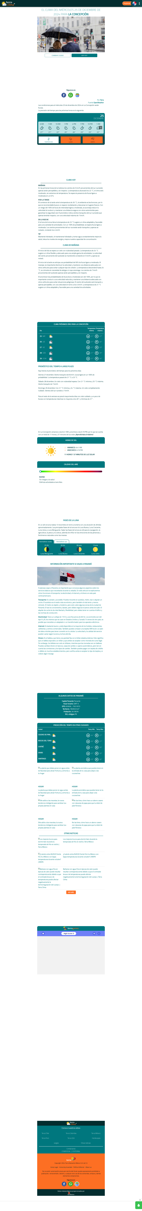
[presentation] (100, 127)
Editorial (76, 1151)
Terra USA (71, 1138)
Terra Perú (45, 1138)
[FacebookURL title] (63, 95)
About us (88, 1167)
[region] (71, 73)
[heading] (71, 892)
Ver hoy (84, 55)
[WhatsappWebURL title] (70, 95)
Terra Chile (45, 1133)
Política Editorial (78, 1167)
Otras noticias (86, 1143)
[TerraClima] (134, 3)
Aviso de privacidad (65, 1167)
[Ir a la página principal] (8, 3)
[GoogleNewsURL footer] (77, 1184)
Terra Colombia (71, 1133)
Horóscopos (96, 1138)
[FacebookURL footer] (64, 1184)
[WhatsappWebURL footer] (70, 1184)
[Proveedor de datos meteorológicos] (71, 1193)
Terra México (95, 1133)
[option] (48, 140)
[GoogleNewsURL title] (77, 95)
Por (100, 100)
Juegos (56, 1143)
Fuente (96, 102)
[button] (14, 75)
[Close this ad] (140, 1200)
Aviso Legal (54, 1167)
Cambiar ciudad (58, 55)
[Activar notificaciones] (130, 1205)
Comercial (66, 1151)
